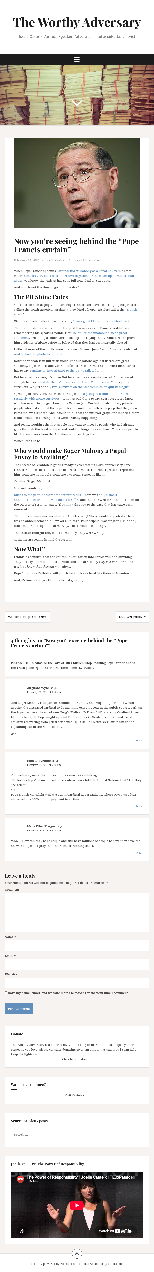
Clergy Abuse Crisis (86, 260)
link (68, 504)
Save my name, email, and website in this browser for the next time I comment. (68, 993)
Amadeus (96, 1264)
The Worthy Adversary (77, 21)
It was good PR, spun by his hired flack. (102, 321)
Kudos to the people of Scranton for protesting (48, 495)
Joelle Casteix (56, 260)
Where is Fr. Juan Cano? (27, 617)
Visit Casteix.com (77, 1095)
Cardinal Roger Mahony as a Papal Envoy (87, 271)
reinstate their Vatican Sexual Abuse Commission (73, 382)
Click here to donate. (77, 1059)
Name (10, 937)
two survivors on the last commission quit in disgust (91, 387)
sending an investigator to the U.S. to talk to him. (66, 370)
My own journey (132, 617)
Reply (139, 740)
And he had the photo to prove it (38, 354)
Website (11, 974)
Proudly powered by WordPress (53, 1264)
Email (10, 955)
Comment (13, 889)
